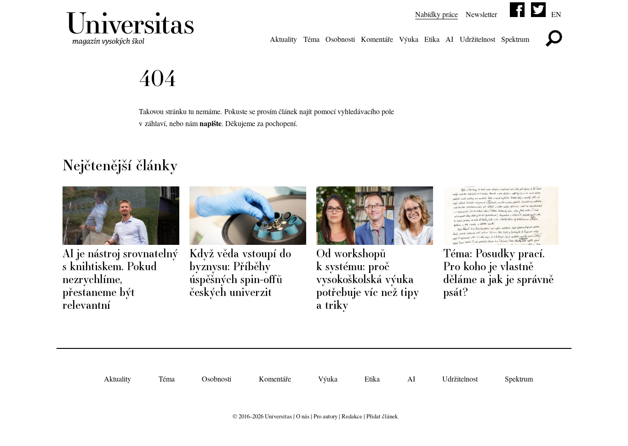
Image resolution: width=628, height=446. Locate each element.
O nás (302, 416)
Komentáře (377, 39)
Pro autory (325, 416)
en (556, 14)
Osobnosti (340, 39)
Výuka (408, 39)
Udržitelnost (477, 39)
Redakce (352, 416)
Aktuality (283, 39)
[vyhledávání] (554, 38)
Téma (311, 39)
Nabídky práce (436, 14)
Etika (432, 39)
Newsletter (481, 14)
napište (211, 123)
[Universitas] (131, 40)
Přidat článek (382, 416)
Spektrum (515, 39)
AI (449, 39)
